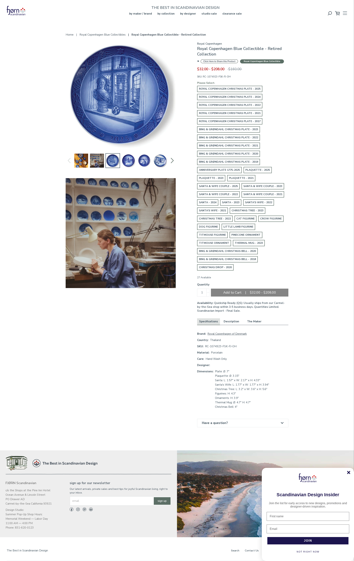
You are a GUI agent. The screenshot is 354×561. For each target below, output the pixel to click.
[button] (172, 160)
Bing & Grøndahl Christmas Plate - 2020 (228, 153)
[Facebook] (71, 510)
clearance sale (232, 13)
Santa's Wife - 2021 (212, 210)
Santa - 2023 (231, 202)
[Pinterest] (83, 510)
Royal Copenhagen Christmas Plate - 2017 (230, 121)
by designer (188, 13)
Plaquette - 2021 (241, 178)
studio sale (209, 13)
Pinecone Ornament (246, 235)
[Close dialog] (348, 472)
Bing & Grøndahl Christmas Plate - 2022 (228, 137)
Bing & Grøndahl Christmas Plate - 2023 (228, 129)
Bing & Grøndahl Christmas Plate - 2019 (228, 162)
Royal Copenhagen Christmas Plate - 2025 (230, 89)
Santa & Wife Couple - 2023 (262, 186)
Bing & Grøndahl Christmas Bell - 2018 (227, 259)
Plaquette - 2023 (211, 178)
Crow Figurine (271, 218)
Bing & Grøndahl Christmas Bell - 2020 (227, 251)
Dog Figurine (208, 226)
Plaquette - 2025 (257, 170)
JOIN (308, 540)
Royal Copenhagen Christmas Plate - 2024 (230, 97)
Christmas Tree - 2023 (247, 210)
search (235, 550)
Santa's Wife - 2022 (258, 202)
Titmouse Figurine (212, 235)
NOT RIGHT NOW (308, 551)
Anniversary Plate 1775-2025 (219, 170)
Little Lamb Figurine (238, 226)
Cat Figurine (245, 218)
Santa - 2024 (207, 202)
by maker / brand (140, 13)
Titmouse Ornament (214, 243)
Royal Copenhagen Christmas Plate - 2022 (230, 105)
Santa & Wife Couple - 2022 (218, 194)
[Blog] (89, 510)
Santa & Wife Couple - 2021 (262, 194)
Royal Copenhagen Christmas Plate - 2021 (230, 113)
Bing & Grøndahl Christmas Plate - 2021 (228, 145)
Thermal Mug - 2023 (249, 243)
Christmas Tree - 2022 (215, 218)
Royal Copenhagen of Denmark (227, 334)
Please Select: (206, 83)
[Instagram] (76, 510)
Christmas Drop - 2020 (215, 267)
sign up (162, 501)
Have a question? (215, 423)
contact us (252, 550)
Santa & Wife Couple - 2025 (218, 186)
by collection (166, 13)
